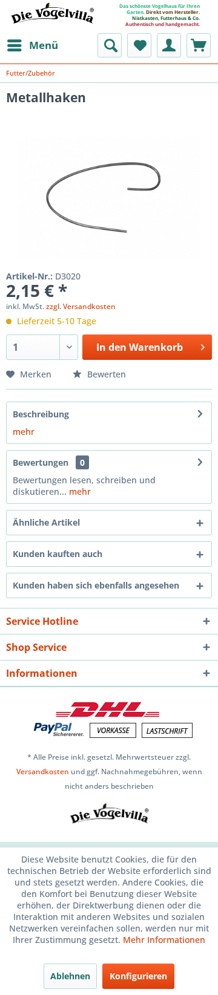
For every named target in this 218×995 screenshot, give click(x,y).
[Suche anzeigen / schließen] (109, 45)
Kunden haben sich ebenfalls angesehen (96, 585)
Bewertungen (40, 462)
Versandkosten (42, 771)
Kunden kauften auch (57, 553)
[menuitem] (32, 45)
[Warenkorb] (199, 45)
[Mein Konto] (169, 45)
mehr (24, 431)
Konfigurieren (138, 976)
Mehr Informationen (164, 939)
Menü (43, 45)
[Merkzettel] (139, 45)
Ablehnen (70, 976)
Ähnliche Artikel (46, 522)
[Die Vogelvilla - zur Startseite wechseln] (52, 20)
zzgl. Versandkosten (81, 306)
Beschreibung (41, 414)
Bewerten (105, 374)
